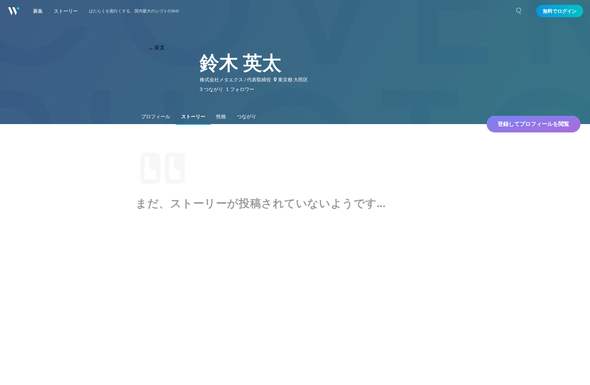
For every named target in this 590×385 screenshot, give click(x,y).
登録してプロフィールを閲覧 (533, 124)
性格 (221, 116)
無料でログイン (560, 11)
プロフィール (155, 116)
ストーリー (193, 116)
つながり (246, 116)
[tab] (156, 116)
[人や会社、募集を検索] (519, 11)
